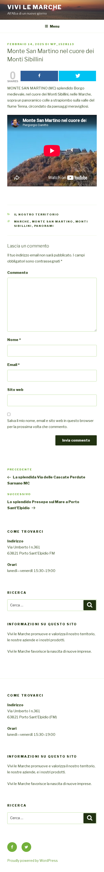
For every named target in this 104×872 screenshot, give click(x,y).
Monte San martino (52, 221)
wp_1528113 (62, 44)
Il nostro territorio (36, 214)
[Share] (39, 76)
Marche (22, 221)
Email (13, 365)
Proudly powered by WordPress (32, 860)
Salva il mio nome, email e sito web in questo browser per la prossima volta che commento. (50, 424)
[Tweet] (77, 76)
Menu (54, 26)
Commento (17, 272)
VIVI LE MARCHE (34, 7)
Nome (14, 340)
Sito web (15, 390)
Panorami (44, 226)
